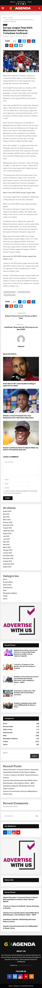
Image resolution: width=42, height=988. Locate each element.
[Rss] (31, 976)
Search (5, 753)
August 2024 (7, 567)
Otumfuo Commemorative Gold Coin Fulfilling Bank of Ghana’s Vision (25, 705)
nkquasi (7, 36)
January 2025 (7, 553)
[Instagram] (20, 976)
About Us (12, 2)
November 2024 (8, 558)
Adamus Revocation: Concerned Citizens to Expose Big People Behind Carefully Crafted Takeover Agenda (25, 653)
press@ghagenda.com (25, 965)
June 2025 (6, 539)
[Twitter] (15, 976)
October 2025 (7, 528)
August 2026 (7, 511)
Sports (5, 24)
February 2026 (7, 522)
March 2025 (7, 547)
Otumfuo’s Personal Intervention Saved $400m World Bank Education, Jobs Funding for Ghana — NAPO (26, 679)
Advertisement (21, 2)
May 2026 (6, 514)
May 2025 (6, 542)
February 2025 (7, 550)
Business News (8, 582)
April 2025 (6, 544)
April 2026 (6, 517)
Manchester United (9, 292)
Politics (5, 596)
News (5, 590)
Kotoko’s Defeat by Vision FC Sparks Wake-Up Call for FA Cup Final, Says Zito (20, 449)
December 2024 (8, 555)
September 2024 (8, 564)
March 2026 (7, 519)
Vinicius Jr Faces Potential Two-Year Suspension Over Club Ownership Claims (18, 417)
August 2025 (7, 533)
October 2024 (7, 561)
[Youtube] (26, 976)
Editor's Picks (7, 585)
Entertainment (7, 587)
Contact (29, 2)
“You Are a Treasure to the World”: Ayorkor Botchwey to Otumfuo (24, 666)
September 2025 (8, 531)
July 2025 (6, 536)
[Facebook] (9, 976)
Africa (5, 579)
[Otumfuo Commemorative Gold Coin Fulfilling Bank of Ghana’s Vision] (8, 705)
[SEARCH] (37, 816)
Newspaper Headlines (10, 593)
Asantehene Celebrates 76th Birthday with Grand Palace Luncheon (24, 692)
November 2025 (8, 525)
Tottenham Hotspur (24, 292)
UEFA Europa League (9, 295)
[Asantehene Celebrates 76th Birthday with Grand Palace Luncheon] (8, 693)
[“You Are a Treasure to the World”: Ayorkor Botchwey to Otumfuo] (8, 667)
